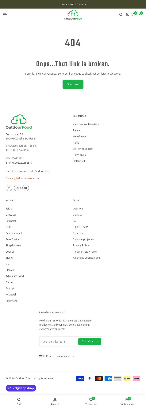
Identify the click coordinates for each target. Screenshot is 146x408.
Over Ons (78, 208)
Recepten (78, 233)
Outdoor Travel (43, 171)
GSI (8, 263)
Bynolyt (10, 288)
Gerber (9, 282)
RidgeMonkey (13, 245)
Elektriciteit (79, 161)
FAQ (75, 221)
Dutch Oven (79, 155)
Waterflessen (80, 136)
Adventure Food (15, 276)
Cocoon (10, 251)
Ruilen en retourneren (85, 251)
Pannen (77, 130)
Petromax (11, 221)
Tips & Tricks (80, 227)
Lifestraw (11, 214)
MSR (8, 227)
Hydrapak (11, 294)
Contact (77, 214)
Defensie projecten (83, 239)
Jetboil (9, 208)
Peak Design (13, 239)
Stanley (10, 270)
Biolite (9, 257)
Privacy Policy (81, 245)
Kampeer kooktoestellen (86, 124)
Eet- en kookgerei (83, 148)
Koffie (76, 142)
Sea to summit (14, 233)
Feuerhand (11, 300)
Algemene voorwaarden (86, 257)
